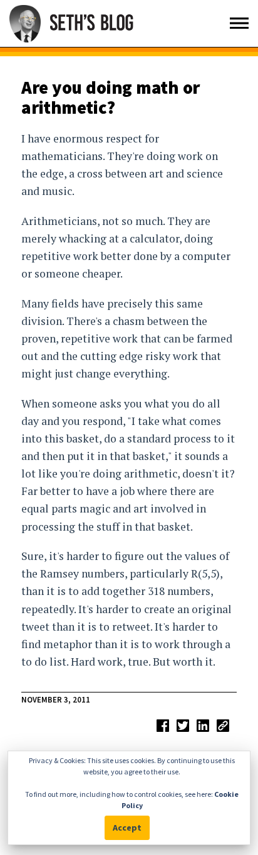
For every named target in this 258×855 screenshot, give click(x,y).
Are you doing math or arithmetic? (110, 97)
